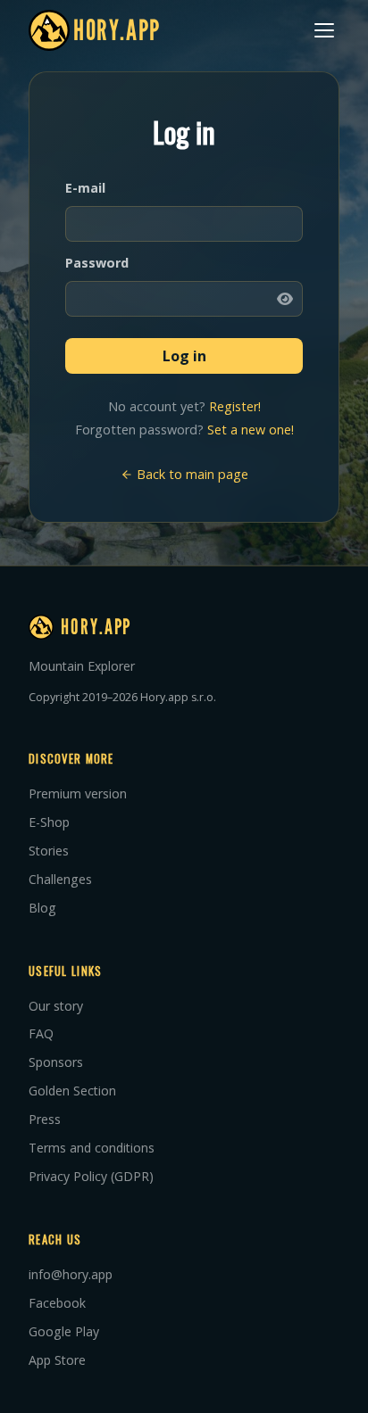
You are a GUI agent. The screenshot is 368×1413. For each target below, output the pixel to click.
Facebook (57, 1302)
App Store (57, 1359)
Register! (235, 406)
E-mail (85, 187)
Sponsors (56, 1062)
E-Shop (49, 822)
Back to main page (190, 474)
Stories (49, 850)
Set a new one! (250, 429)
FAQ (41, 1033)
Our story (56, 1005)
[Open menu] (324, 30)
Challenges (60, 879)
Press (45, 1119)
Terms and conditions (92, 1147)
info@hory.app (71, 1274)
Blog (42, 907)
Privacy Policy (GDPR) (91, 1176)
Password (97, 262)
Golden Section (72, 1090)
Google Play (64, 1331)
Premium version (78, 793)
